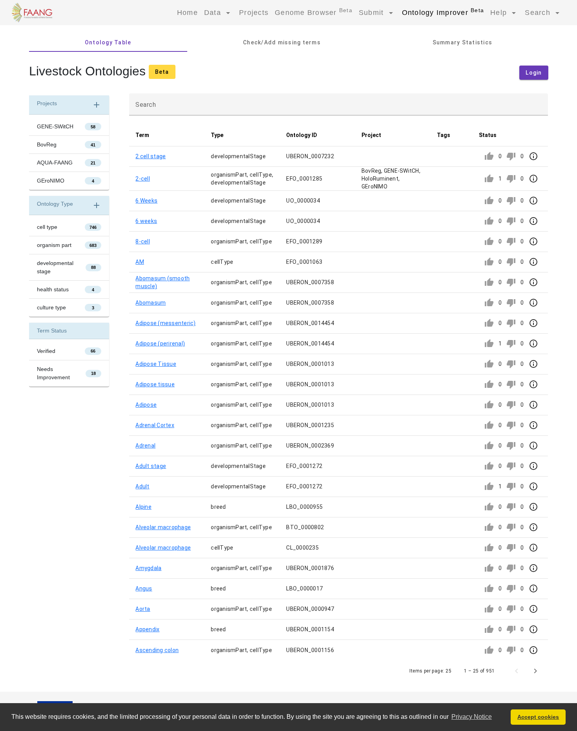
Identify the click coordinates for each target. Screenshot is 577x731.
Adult (142, 486)
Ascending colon (157, 650)
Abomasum (150, 303)
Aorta (142, 609)
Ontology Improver (443, 11)
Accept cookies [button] (538, 717)
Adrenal (145, 445)
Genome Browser (313, 11)
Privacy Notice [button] (471, 716)
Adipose (146, 405)
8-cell (142, 241)
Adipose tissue (155, 384)
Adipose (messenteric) (165, 323)
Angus (143, 588)
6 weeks (146, 221)
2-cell (142, 178)
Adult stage (150, 466)
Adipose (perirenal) (160, 343)
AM (139, 262)
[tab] (108, 42)
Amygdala (148, 568)
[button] (166, 135)
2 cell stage (150, 156)
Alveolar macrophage (163, 527)
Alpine (143, 507)
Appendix (147, 629)
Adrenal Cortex (154, 425)
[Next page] (535, 671)
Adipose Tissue (155, 364)
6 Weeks (146, 200)
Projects (253, 12)
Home (187, 12)
